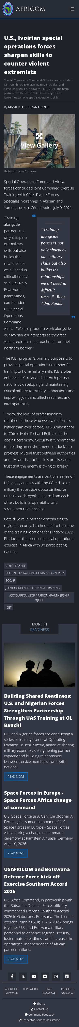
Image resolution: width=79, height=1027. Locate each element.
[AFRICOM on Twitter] (24, 977)
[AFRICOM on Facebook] (13, 977)
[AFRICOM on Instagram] (57, 977)
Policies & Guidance (67, 990)
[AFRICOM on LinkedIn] (67, 977)
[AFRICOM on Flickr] (46, 977)
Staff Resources (49, 990)
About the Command (11, 990)
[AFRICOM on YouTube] (35, 977)
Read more (16, 776)
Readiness (39, 629)
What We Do (30, 989)
